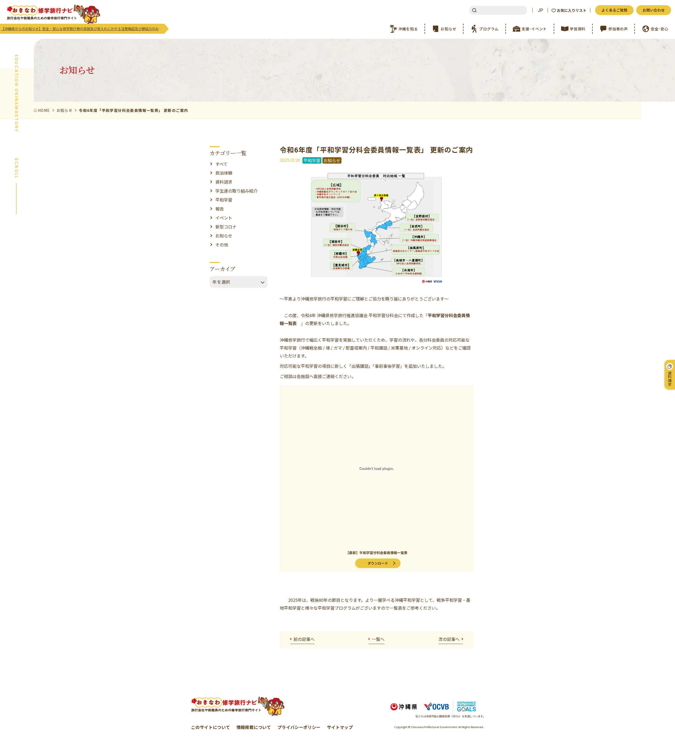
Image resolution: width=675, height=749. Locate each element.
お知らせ (223, 235)
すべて (221, 164)
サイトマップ (340, 727)
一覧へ (378, 639)
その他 (221, 244)
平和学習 (223, 200)
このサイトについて (210, 727)
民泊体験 (223, 173)
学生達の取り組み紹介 (236, 191)
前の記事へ (304, 639)
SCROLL (16, 168)
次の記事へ (449, 639)
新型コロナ (226, 226)
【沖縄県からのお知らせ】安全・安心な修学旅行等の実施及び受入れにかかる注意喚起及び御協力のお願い (82, 28)
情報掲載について (254, 727)
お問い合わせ (654, 10)
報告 (219, 209)
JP (540, 10)
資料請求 (223, 182)
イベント (223, 217)
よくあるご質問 (614, 10)
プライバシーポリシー (299, 727)
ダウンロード (378, 563)
